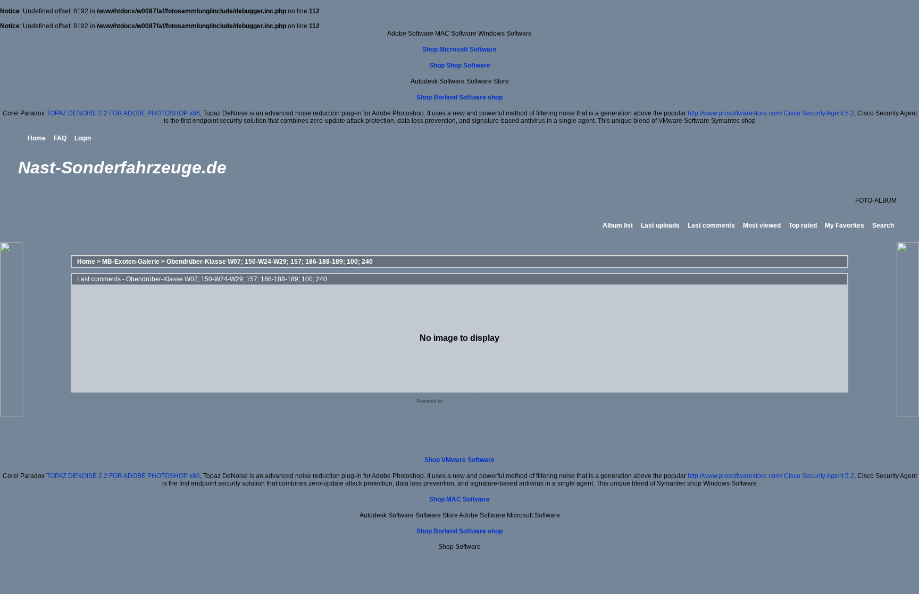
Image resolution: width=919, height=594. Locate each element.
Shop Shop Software (459, 65)
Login (82, 138)
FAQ (60, 138)
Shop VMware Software (459, 460)
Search (883, 225)
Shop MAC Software (459, 499)
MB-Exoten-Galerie (131, 261)
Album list (618, 225)
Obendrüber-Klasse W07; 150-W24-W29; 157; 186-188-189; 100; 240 (269, 261)
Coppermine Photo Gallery (474, 401)
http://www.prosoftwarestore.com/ (735, 113)
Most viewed (762, 225)
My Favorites (844, 225)
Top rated (803, 225)
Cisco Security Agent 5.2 (819, 113)
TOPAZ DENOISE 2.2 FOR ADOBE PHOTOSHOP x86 (123, 113)
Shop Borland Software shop (459, 97)
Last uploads (660, 225)
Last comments (711, 225)
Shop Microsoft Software (459, 49)
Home (37, 138)
